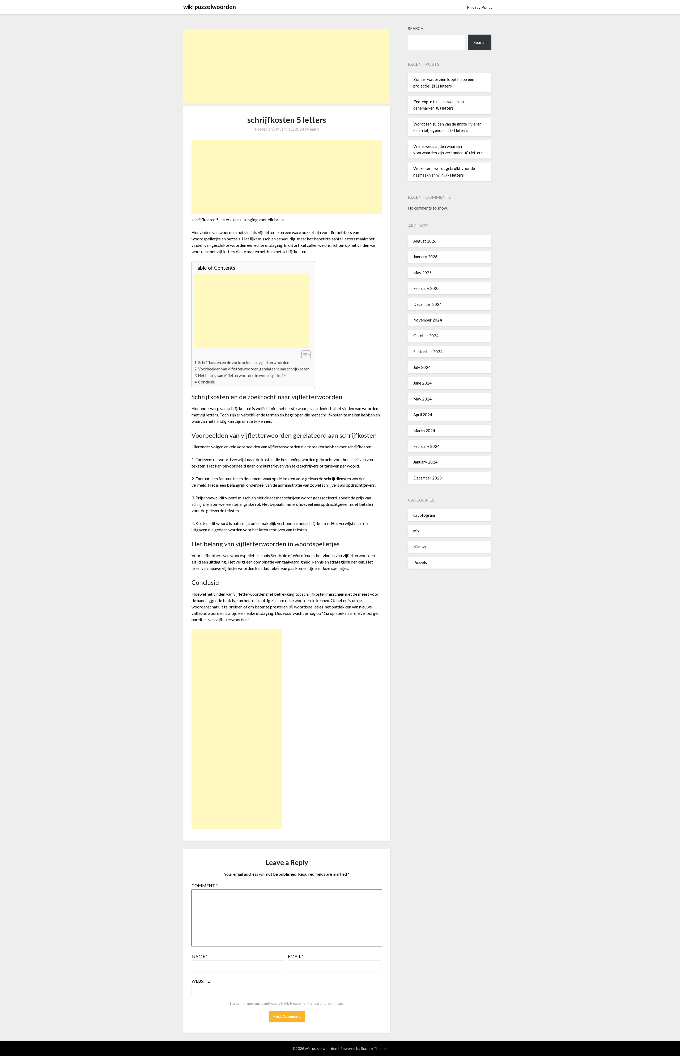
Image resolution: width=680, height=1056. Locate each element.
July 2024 (422, 367)
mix (416, 530)
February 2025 (426, 288)
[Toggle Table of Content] (303, 354)
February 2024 (426, 446)
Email (296, 956)
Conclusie (206, 382)
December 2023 (427, 477)
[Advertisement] (286, 66)
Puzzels (420, 562)
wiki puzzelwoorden (209, 6)
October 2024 (426, 335)
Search (415, 28)
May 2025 (422, 272)
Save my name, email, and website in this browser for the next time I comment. (287, 1003)
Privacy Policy (479, 7)
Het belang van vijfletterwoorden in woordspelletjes (242, 375)
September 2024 (428, 351)
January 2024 (425, 462)
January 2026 (425, 256)
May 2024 (422, 398)
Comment (205, 885)
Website (201, 980)
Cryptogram (424, 515)
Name (200, 956)
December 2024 (427, 304)
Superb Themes (374, 1048)
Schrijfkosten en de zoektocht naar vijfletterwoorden (243, 362)
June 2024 (422, 383)
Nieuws (419, 546)
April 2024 (422, 414)
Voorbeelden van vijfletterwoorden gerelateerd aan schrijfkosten (253, 369)
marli (314, 129)
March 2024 (424, 430)
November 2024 (427, 320)
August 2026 (424, 241)
